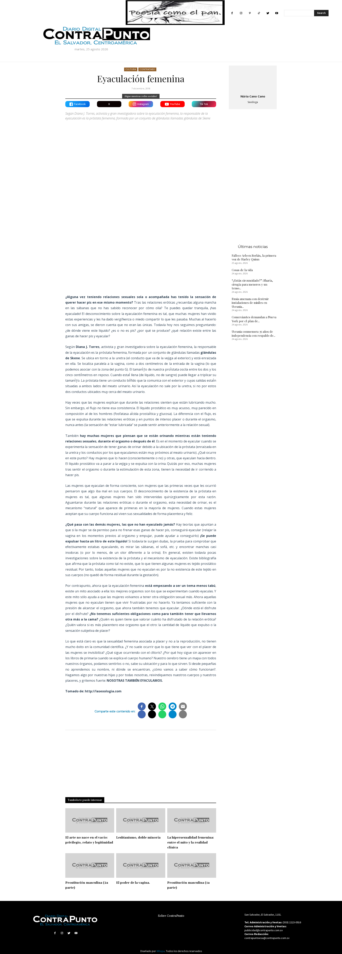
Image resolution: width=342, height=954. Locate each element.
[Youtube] (276, 13)
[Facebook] (232, 13)
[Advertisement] (140, 257)
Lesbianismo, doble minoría (138, 838)
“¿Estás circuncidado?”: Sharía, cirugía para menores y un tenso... (252, 284)
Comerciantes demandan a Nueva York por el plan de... (254, 319)
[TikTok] (258, 13)
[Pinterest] (249, 13)
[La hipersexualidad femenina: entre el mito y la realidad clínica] (191, 820)
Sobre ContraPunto (171, 916)
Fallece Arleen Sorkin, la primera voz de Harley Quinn (254, 257)
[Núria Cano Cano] (252, 79)
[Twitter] (267, 13)
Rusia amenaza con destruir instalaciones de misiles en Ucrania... (250, 303)
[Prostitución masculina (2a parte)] (89, 865)
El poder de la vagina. (133, 883)
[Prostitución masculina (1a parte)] (191, 865)
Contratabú (147, 69)
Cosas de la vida (242, 270)
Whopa (161, 951)
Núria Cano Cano (252, 96)
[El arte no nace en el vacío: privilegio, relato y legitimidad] (89, 820)
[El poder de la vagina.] (140, 865)
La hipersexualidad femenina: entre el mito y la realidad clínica (190, 842)
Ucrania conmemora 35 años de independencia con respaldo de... (253, 333)
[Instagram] (241, 13)
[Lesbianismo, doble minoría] (140, 820)
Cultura (130, 69)
